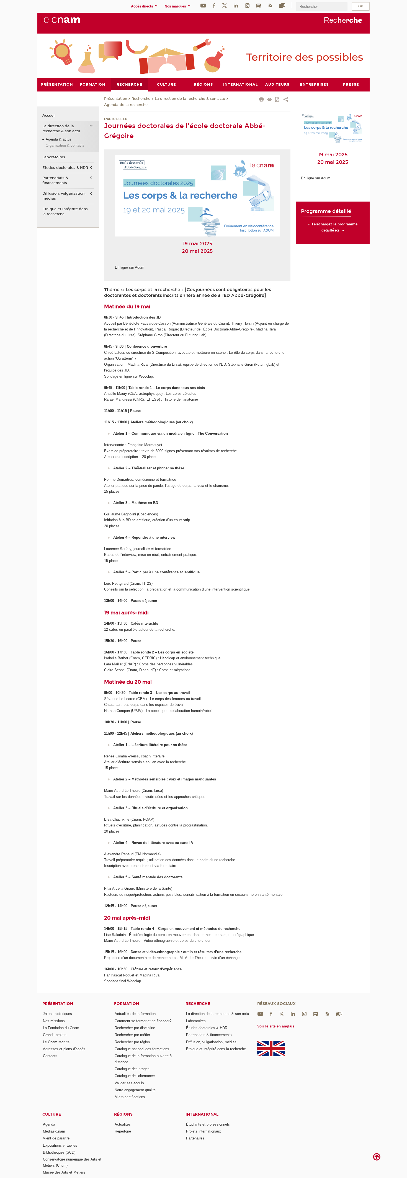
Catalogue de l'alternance (135, 1076)
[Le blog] (258, 5)
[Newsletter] (282, 5)
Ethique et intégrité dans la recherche (65, 211)
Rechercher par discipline (135, 1028)
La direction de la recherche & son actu (190, 98)
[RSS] (270, 5)
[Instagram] (247, 5)
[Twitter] (224, 5)
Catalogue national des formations (142, 1049)
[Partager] (286, 100)
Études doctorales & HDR (65, 168)
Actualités (123, 1124)
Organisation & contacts (65, 145)
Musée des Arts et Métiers (64, 1172)
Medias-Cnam (54, 1131)
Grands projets (54, 1035)
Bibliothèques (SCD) (59, 1152)
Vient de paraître (56, 1138)
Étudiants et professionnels (208, 1124)
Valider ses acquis (129, 1083)
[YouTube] (203, 5)
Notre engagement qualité (135, 1090)
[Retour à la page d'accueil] (70, 22)
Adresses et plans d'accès (64, 1049)
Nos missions (54, 1021)
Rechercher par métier (132, 1035)
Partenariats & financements (55, 180)
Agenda (49, 1124)
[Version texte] (269, 100)
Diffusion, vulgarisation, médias (64, 196)
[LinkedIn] (235, 5)
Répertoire (123, 1131)
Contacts (50, 1056)
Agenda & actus (58, 139)
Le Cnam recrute (56, 1042)
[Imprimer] (261, 100)
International (202, 1114)
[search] (321, 6)
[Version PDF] (277, 100)
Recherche (141, 98)
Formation (126, 1003)
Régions (123, 1114)
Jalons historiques (57, 1014)
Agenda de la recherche (126, 105)
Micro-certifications (130, 1097)
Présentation (115, 98)
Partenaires (195, 1138)
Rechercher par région (132, 1042)
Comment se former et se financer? (143, 1021)
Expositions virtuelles (60, 1145)
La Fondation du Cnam (61, 1028)
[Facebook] (214, 5)
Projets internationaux (203, 1131)
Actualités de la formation (135, 1014)
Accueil (49, 115)
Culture (51, 1114)
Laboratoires (53, 157)
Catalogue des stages (132, 1069)
